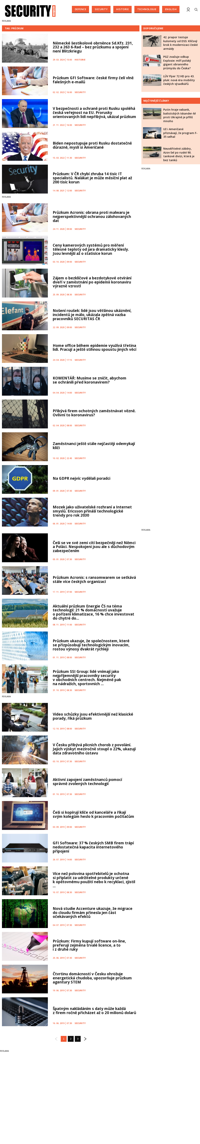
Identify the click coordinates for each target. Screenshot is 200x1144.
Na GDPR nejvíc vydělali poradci (81, 478)
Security (101, 9)
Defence (80, 9)
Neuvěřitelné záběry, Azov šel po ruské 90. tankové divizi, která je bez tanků (178, 154)
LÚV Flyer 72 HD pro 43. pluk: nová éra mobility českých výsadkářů (179, 80)
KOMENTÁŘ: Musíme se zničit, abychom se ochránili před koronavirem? (89, 380)
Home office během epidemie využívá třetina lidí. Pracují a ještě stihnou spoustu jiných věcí (94, 347)
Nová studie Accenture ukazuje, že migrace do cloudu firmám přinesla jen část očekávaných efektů (92, 912)
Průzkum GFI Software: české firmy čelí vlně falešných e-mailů (93, 79)
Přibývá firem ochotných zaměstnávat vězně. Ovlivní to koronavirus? (94, 412)
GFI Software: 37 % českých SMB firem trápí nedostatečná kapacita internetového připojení (93, 847)
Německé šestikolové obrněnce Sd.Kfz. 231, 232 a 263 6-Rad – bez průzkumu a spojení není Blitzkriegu (93, 47)
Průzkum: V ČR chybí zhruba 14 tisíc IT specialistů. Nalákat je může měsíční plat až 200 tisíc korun (92, 178)
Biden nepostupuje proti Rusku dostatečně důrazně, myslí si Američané (92, 145)
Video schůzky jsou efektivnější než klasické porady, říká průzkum (93, 716)
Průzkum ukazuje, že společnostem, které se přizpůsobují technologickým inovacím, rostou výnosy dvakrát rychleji (91, 645)
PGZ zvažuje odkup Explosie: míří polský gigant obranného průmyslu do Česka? (177, 62)
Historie (122, 9)
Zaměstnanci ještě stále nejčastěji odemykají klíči (94, 445)
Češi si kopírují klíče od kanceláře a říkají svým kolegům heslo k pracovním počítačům (93, 814)
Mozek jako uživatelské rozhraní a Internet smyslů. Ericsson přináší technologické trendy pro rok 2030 (92, 511)
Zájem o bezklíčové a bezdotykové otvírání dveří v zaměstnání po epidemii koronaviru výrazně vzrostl (92, 282)
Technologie (146, 9)
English (171, 9)
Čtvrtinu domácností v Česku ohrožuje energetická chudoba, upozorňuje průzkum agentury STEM (92, 978)
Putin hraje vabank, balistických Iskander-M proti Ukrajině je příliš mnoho (179, 115)
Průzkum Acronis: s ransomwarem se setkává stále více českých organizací (94, 579)
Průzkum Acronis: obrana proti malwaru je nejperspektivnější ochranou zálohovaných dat (92, 216)
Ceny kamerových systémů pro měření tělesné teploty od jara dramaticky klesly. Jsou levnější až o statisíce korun (91, 249)
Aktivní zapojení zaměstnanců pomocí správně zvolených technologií (87, 781)
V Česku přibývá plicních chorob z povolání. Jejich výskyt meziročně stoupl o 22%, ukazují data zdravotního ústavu (94, 749)
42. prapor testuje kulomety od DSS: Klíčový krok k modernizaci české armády (180, 43)
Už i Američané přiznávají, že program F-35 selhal (180, 133)
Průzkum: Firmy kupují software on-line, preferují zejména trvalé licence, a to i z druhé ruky (89, 945)
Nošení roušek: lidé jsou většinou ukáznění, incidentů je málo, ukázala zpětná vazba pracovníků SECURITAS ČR (92, 314)
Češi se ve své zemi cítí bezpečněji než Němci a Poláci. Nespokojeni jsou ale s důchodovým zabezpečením (94, 546)
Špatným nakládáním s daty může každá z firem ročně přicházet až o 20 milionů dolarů (94, 1010)
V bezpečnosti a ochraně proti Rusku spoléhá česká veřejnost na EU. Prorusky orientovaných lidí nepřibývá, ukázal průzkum (94, 112)
